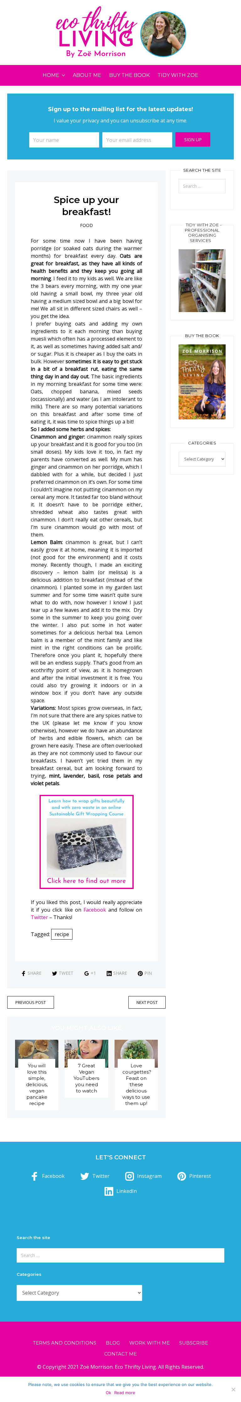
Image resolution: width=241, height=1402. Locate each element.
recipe (62, 934)
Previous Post (30, 1002)
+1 (93, 973)
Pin (148, 973)
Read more (124, 1392)
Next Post (147, 1002)
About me (87, 75)
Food (86, 225)
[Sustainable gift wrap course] (87, 841)
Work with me (149, 1343)
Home (51, 75)
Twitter (39, 917)
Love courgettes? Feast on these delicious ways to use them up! (136, 1084)
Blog (113, 1343)
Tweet (66, 973)
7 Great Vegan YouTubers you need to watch (86, 1078)
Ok (108, 1392)
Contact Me (120, 1354)
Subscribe (193, 1343)
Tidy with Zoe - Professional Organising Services (203, 232)
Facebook (94, 909)
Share (34, 973)
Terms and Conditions (64, 1343)
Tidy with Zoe (178, 75)
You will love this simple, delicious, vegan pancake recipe (37, 1084)
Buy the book (129, 75)
